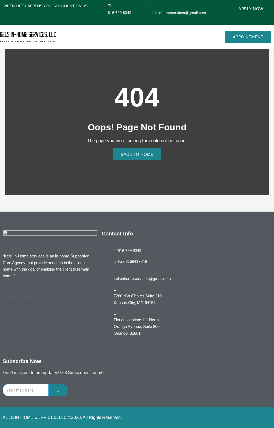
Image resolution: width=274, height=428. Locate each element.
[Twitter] (12, 297)
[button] (198, 36)
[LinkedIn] (19, 297)
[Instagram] (27, 297)
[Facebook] (4, 297)
